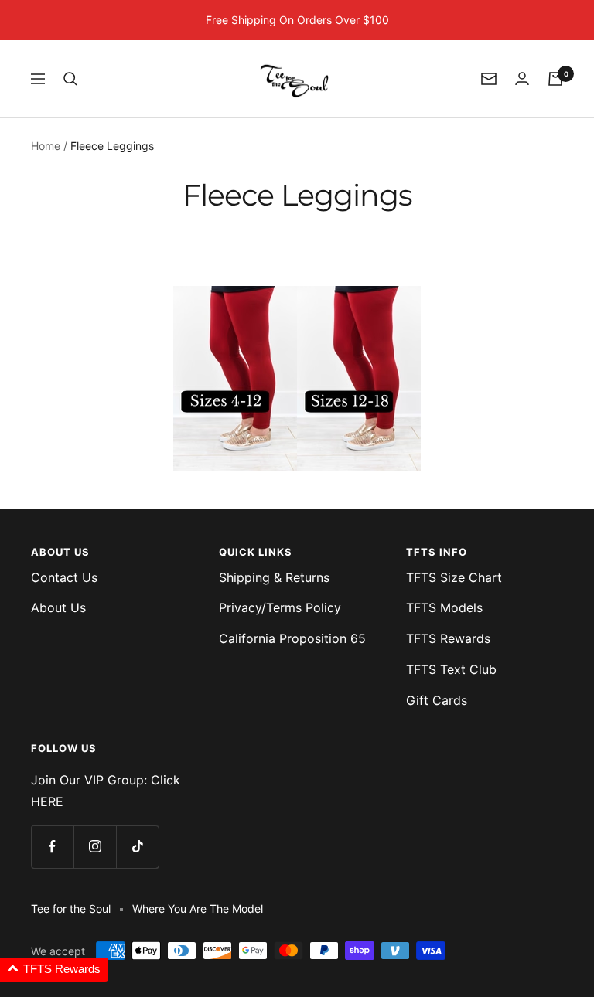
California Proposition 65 (292, 638)
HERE (47, 801)
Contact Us (64, 577)
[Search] (70, 79)
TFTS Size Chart (454, 577)
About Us (58, 607)
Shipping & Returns (274, 577)
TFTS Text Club (451, 669)
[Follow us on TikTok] (137, 846)
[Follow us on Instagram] (94, 846)
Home (45, 145)
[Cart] (555, 79)
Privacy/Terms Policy (280, 607)
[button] (54, 970)
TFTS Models (444, 607)
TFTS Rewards (448, 638)
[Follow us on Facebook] (52, 846)
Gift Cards (436, 700)
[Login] (522, 78)
